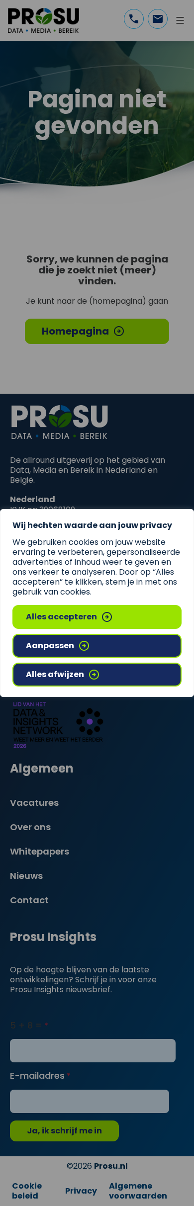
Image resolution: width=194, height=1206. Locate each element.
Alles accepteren (61, 616)
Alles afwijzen (55, 674)
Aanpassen (50, 645)
